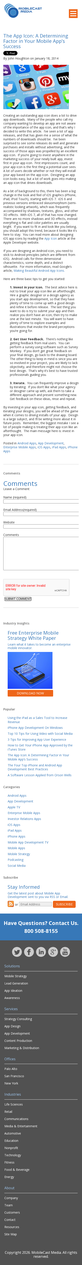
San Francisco (14, 1076)
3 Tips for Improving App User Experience (37, 739)
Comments (11, 535)
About (9, 1187)
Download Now (30, 693)
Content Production (18, 1041)
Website (9, 522)
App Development (51, 443)
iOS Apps (44, 447)
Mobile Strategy (19, 854)
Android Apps (26, 443)
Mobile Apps (16, 848)
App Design (12, 1026)
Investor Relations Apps (24, 819)
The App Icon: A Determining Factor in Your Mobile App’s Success (35, 40)
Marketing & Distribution (21, 1048)
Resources (11, 1227)
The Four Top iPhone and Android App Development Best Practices (35, 767)
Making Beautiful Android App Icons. (39, 270)
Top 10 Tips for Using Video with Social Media (40, 733)
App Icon (50, 238)
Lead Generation (16, 983)
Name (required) (14, 497)
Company (11, 1198)
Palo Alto (10, 1069)
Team (8, 1205)
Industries (12, 1094)
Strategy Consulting (18, 1019)
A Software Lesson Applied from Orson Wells (40, 775)
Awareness (12, 998)
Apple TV (14, 807)
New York (11, 1083)
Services (11, 1008)
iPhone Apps (16, 836)
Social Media (17, 865)
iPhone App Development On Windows (35, 728)
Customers (12, 1212)
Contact (10, 1220)
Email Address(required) (20, 510)
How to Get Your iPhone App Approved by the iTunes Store (40, 747)
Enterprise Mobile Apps (19, 447)
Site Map (10, 1234)
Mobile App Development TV (28, 842)
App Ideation (13, 990)
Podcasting (15, 860)
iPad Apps (59, 447)
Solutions (12, 966)
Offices (10, 1059)
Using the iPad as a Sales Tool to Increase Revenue (37, 720)
